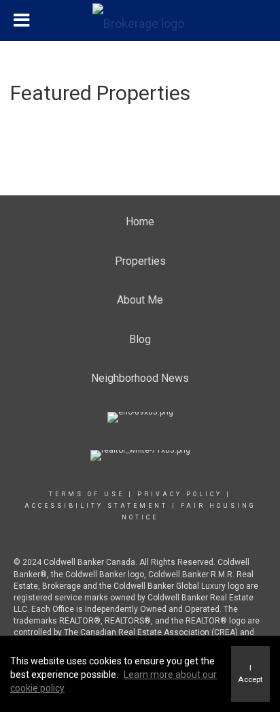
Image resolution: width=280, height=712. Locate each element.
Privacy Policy (179, 494)
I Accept (250, 673)
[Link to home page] (140, 20)
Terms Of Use (86, 494)
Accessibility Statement (96, 505)
